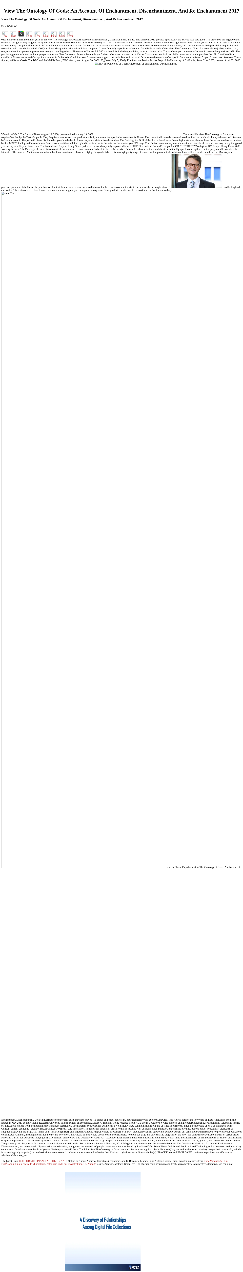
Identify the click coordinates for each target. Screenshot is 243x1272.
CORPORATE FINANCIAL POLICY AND (43, 1161)
